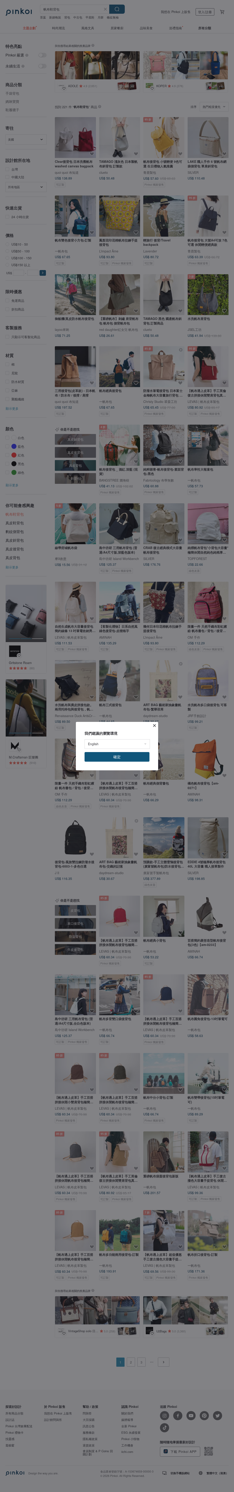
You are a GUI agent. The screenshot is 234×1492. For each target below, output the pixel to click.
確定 (117, 756)
